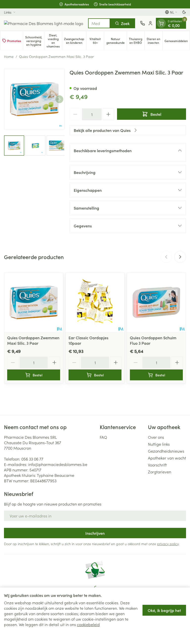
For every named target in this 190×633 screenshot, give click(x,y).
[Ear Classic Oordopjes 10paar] (95, 302)
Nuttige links (159, 444)
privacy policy (168, 543)
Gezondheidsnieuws (166, 451)
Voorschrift (157, 464)
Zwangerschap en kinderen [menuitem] (75, 41)
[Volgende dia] (180, 257)
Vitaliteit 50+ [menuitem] (97, 41)
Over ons (156, 437)
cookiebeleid (88, 624)
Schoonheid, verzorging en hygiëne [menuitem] (34, 41)
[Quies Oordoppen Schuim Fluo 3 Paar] (156, 302)
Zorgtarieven (159, 471)
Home (9, 56)
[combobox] (99, 23)
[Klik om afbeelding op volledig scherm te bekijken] (34, 99)
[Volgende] (59, 99)
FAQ (103, 437)
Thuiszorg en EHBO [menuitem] (136, 41)
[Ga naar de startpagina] (43, 23)
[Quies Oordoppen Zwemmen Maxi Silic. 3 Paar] (33, 302)
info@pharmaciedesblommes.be (57, 464)
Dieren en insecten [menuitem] (154, 41)
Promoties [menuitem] (14, 41)
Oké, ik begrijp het (164, 610)
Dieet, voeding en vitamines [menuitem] (54, 40)
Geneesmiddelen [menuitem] (177, 42)
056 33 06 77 (32, 459)
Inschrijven (95, 533)
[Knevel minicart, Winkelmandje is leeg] (161, 23)
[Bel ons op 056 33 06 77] (142, 23)
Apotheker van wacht (167, 458)
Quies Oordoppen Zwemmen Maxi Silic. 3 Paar (33, 340)
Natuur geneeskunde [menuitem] (116, 41)
